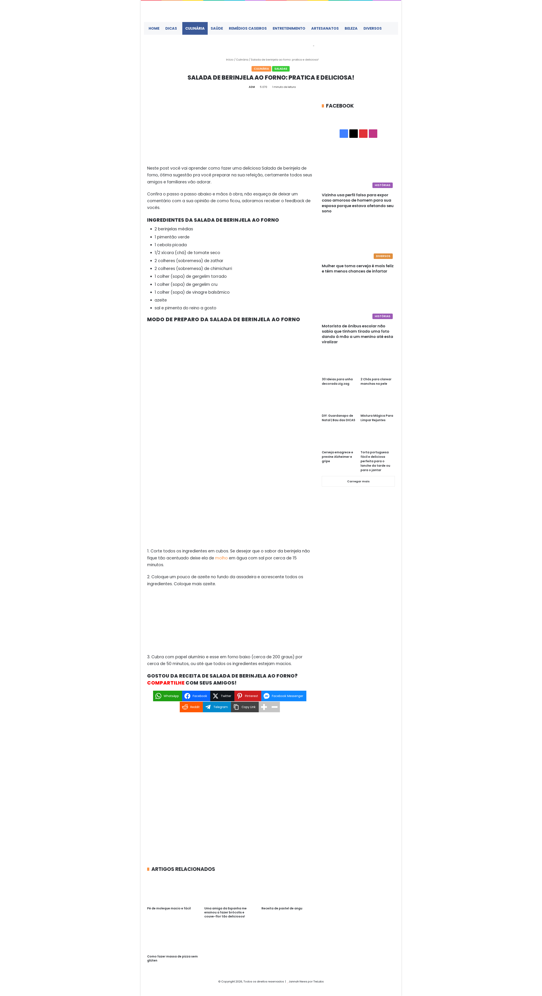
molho (222, 558)
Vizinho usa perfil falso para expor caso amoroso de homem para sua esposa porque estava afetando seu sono (358, 203)
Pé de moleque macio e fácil (169, 908)
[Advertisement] (229, 133)
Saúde (217, 28)
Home (154, 28)
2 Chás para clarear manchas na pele (376, 381)
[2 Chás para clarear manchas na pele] (378, 365)
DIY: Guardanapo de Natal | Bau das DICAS (338, 418)
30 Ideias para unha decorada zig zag (337, 381)
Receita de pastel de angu (281, 908)
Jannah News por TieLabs (306, 981)
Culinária (195, 28)
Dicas (171, 28)
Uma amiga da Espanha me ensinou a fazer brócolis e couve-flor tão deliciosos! (225, 912)
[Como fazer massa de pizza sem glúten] (172, 938)
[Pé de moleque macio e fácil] (172, 890)
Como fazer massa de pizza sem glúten (172, 958)
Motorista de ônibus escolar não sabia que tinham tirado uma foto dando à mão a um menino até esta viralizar (357, 334)
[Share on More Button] (264, 707)
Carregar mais (358, 481)
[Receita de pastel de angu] (286, 890)
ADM (252, 87)
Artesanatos (325, 28)
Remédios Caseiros (248, 28)
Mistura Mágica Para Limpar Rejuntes (377, 418)
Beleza (351, 28)
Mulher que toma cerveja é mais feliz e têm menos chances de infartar (358, 268)
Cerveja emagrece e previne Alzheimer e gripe (337, 456)
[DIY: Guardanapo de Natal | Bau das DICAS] (339, 401)
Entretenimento (289, 28)
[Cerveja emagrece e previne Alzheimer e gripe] (339, 438)
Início (229, 60)
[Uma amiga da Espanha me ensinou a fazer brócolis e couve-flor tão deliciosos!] (229, 890)
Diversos (373, 28)
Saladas (280, 69)
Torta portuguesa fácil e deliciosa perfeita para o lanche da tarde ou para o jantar (375, 461)
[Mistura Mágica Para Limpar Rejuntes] (378, 401)
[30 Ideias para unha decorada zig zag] (339, 365)
